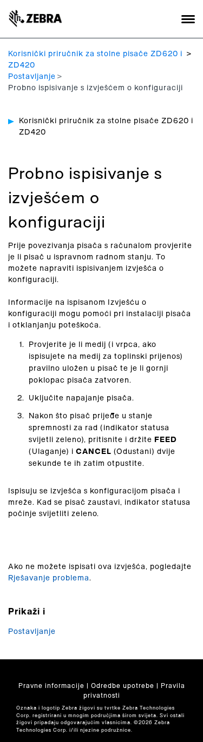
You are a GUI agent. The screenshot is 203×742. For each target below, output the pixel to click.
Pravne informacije (51, 686)
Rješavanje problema (48, 578)
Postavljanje (32, 77)
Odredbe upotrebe (122, 686)
